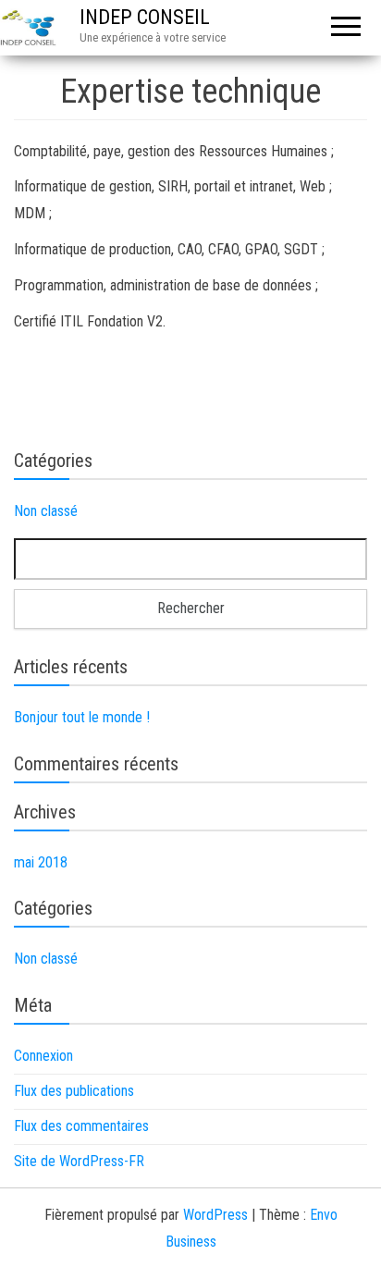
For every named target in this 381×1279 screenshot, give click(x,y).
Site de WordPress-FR (79, 1161)
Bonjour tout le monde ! (82, 717)
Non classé (46, 511)
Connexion (43, 1055)
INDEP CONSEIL (145, 17)
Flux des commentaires (81, 1126)
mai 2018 (41, 862)
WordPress (215, 1215)
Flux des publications (74, 1091)
